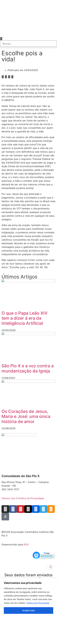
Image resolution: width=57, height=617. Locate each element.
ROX (26, 544)
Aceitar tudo (28, 610)
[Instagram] (5, 509)
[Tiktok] (5, 516)
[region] (28, 597)
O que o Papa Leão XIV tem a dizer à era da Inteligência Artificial (25, 318)
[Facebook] (13, 509)
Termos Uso (8, 498)
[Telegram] (43, 509)
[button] (28, 38)
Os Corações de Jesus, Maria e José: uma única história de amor (26, 416)
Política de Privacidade (37, 603)
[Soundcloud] (51, 509)
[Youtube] (20, 509)
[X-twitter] (28, 509)
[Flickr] (36, 509)
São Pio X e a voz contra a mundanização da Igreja (28, 368)
